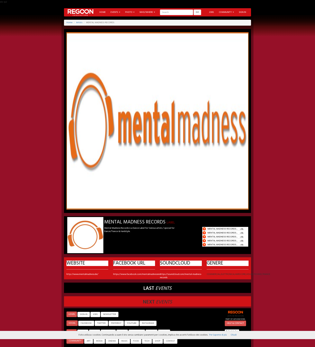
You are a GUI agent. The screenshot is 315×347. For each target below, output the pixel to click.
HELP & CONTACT (235, 323)
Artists (79, 22)
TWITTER (101, 323)
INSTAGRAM (148, 323)
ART (89, 341)
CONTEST (170, 341)
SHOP (157, 341)
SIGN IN (242, 12)
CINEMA (112, 341)
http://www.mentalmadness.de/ (82, 274)
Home (69, 22)
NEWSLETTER (109, 314)
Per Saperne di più (218, 335)
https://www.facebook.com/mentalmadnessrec (137, 274)
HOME (102, 12)
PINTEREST (116, 323)
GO (197, 12)
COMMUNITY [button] (225, 12)
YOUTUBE (131, 323)
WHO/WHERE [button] (146, 12)
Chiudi (234, 335)
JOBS (211, 12)
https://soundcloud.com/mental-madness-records (181, 275)
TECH (146, 341)
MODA (99, 341)
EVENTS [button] (115, 12)
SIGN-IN (83, 314)
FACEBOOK (86, 323)
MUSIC (124, 341)
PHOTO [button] (129, 12)
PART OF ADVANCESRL (235, 319)
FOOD (136, 341)
